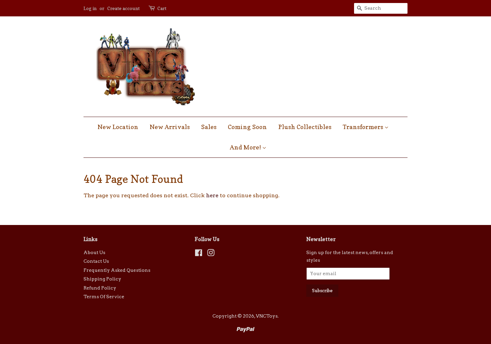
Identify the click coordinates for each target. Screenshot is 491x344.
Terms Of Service (104, 296)
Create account (123, 8)
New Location (118, 126)
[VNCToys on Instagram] (210, 254)
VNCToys (267, 316)
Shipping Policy (102, 278)
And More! (246, 147)
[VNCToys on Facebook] (198, 254)
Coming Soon (247, 126)
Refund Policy (100, 288)
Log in (90, 8)
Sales (208, 126)
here (212, 195)
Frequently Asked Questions (117, 270)
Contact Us (96, 261)
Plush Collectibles (304, 126)
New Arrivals (170, 126)
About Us (94, 252)
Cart (161, 8)
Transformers (363, 126)
